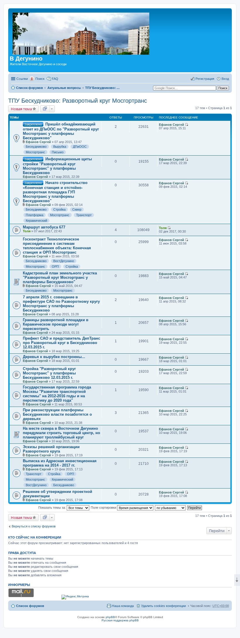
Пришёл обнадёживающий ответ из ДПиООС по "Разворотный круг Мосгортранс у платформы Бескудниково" (61, 131)
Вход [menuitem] (225, 78)
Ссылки (22, 78)
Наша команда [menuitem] (123, 606)
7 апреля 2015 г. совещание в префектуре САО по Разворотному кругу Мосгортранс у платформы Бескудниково (61, 303)
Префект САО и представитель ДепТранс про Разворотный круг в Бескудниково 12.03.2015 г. (61, 342)
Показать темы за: (52, 507)
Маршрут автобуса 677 (44, 227)
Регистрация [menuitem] (205, 78)
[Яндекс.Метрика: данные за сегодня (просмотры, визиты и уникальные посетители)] (75, 597)
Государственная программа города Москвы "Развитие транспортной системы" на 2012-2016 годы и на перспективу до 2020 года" (57, 394)
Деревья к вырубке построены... (54, 357)
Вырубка (59, 146)
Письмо (58, 152)
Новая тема (21, 108)
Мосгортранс (35, 152)
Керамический (36, 220)
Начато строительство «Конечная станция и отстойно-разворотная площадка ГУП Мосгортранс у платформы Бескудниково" (55, 191)
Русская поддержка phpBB (120, 620)
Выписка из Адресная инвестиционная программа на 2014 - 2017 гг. (60, 463)
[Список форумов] (81, 32)
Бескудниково (36, 146)
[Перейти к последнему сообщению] (186, 124)
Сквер (76, 209)
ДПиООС (80, 146)
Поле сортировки (104, 507)
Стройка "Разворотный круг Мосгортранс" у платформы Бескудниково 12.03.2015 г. (49, 373)
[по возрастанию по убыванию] (170, 507)
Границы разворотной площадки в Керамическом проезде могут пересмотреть (55, 324)
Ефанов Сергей (38, 142)
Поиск (39, 78)
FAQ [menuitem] (55, 78)
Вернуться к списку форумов (34, 526)
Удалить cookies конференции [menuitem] (163, 606)
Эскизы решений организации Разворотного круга (51, 449)
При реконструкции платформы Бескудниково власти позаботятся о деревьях (57, 414)
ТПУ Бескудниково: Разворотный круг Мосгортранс (102, 88)
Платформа (34, 215)
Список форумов (29, 88)
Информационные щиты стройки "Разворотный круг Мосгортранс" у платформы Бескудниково (57, 166)
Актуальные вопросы (64, 88)
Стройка (59, 209)
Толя (26, 231)
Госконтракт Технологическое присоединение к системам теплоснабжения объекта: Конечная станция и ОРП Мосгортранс (57, 245)
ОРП (55, 266)
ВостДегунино (63, 261)
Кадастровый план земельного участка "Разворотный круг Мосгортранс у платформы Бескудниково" (60, 277)
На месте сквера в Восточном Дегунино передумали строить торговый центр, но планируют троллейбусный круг (61, 432)
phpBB (110, 617)
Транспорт (84, 215)
